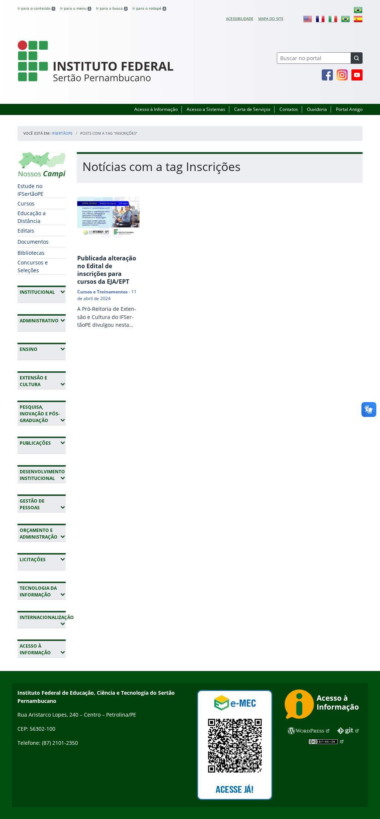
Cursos (26, 203)
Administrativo (43, 320)
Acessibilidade (239, 18)
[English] (307, 18)
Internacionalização (42, 620)
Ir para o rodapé (148, 8)
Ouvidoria (317, 109)
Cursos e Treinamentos (102, 292)
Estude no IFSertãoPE (30, 189)
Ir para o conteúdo (35, 8)
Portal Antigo (349, 109)
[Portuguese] (358, 9)
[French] (320, 18)
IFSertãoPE (62, 133)
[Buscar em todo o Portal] (357, 58)
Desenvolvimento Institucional (43, 474)
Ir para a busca (111, 8)
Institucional (43, 292)
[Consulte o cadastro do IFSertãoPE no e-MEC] (234, 745)
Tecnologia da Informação (43, 591)
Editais (25, 230)
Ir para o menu (75, 8)
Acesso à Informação (156, 109)
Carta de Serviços (252, 109)
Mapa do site (271, 18)
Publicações (43, 443)
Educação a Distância (31, 217)
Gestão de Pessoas (43, 504)
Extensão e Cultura (43, 381)
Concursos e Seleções (32, 266)
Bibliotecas (31, 252)
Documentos (33, 241)
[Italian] (332, 18)
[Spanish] (358, 18)
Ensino (43, 349)
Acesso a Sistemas (206, 109)
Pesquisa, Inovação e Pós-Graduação (43, 414)
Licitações (43, 559)
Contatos (288, 109)
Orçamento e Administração (43, 533)
